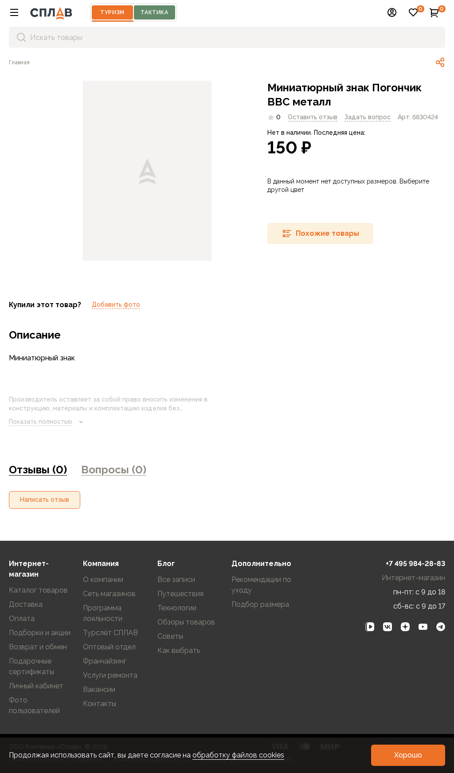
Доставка (26, 604)
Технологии (176, 608)
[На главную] (51, 12)
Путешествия (180, 594)
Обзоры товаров (186, 622)
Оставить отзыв (312, 117)
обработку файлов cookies (238, 755)
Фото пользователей (34, 705)
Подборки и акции (39, 633)
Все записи (176, 579)
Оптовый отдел (109, 647)
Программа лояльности (102, 613)
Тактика (154, 12)
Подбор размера (260, 604)
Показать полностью (40, 421)
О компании (103, 579)
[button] (14, 12)
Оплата (22, 618)
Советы (170, 636)
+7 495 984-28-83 (415, 563)
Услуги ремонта (110, 675)
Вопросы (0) (113, 469)
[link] (440, 62)
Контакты (99, 703)
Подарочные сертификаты (31, 666)
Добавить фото (116, 304)
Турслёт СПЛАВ (110, 633)
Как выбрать (178, 650)
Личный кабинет (36, 686)
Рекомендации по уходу (261, 584)
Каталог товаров (38, 590)
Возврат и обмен (38, 647)
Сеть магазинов (109, 594)
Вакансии (99, 689)
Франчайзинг (104, 661)
